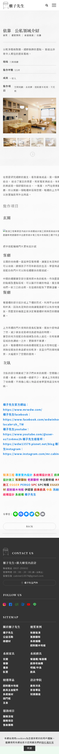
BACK (29, 526)
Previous (26, 153)
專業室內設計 (24, 475)
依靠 (39, 35)
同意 (29, 748)
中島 (49, 489)
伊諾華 (29, 489)
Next (32, 153)
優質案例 (16, 35)
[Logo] (13, 4)
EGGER (15, 485)
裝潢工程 (9, 475)
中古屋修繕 (47, 480)
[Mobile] (17, 604)
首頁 (5, 35)
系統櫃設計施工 (43, 475)
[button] (47, 5)
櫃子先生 (30, 494)
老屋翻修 (33, 480)
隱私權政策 (48, 742)
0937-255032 (20, 568)
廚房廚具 (40, 489)
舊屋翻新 (21, 480)
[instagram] (5, 604)
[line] (35, 604)
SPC (34, 485)
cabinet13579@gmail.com (28, 575)
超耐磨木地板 (15, 489)
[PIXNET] (23, 604)
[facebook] (11, 604)
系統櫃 (19, 494)
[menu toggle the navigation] (54, 5)
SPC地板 (43, 485)
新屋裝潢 (29, 35)
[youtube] (29, 604)
